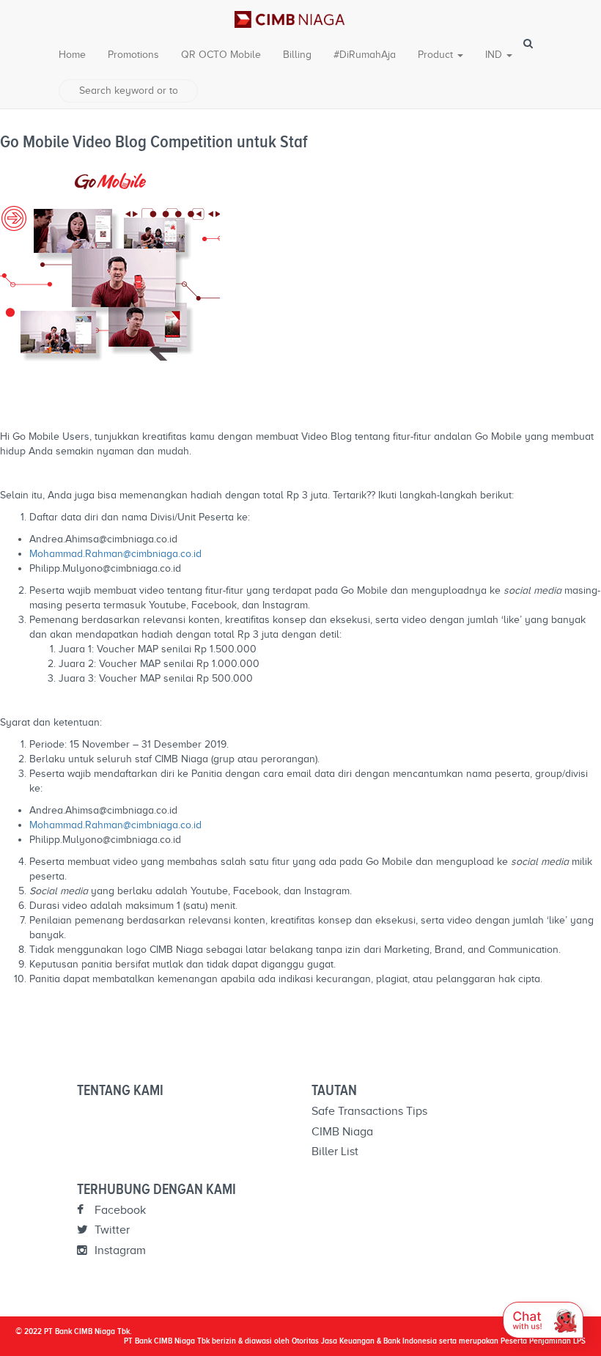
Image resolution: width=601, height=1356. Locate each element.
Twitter (111, 1230)
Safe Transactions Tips (369, 1111)
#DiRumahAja (364, 54)
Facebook (119, 1210)
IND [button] (495, 54)
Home (72, 54)
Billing (297, 54)
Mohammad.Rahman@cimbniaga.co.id (115, 553)
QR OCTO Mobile (221, 54)
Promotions (133, 54)
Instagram (119, 1250)
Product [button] (437, 54)
